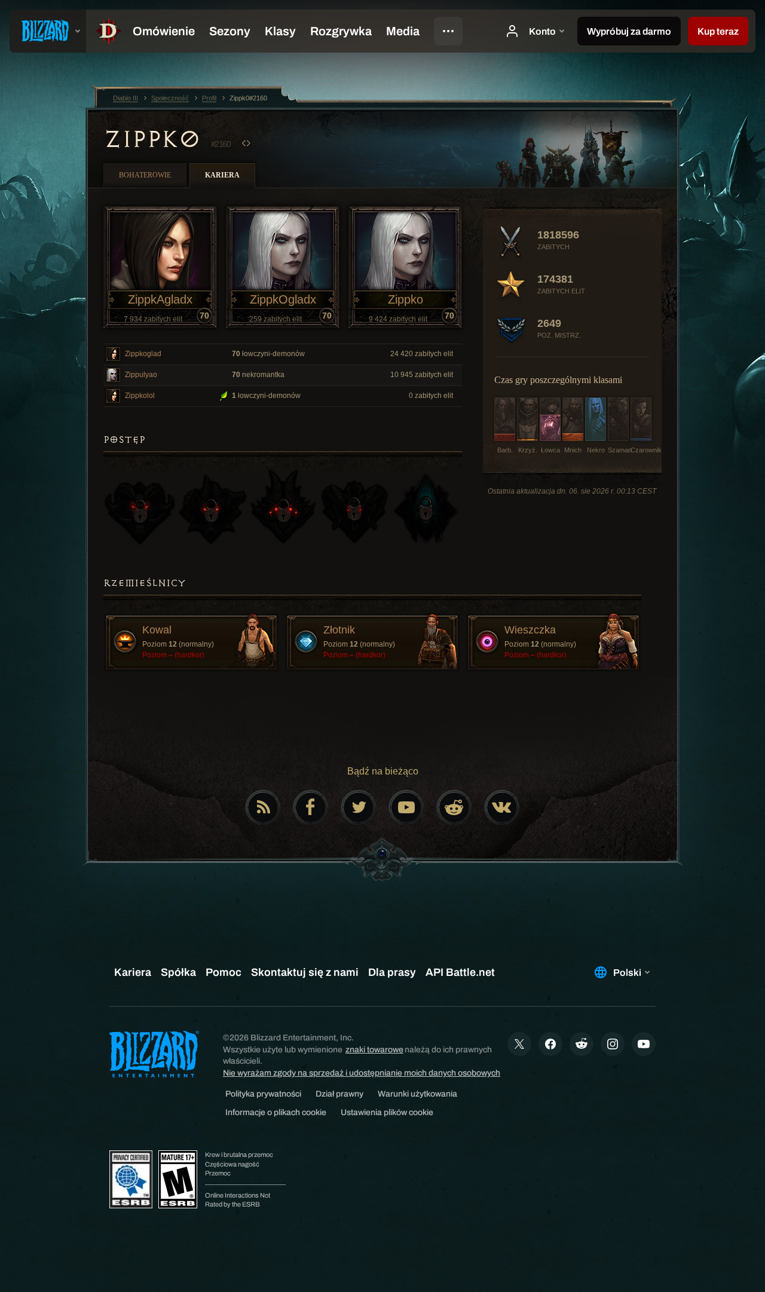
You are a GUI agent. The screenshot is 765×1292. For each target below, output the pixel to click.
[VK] (502, 807)
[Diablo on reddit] (454, 807)
